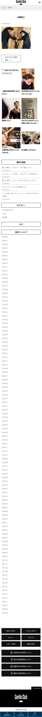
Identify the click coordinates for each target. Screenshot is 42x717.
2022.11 (5, 406)
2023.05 (5, 383)
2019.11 (5, 522)
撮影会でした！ (7, 120)
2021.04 (5, 477)
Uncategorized (7, 210)
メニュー (35, 715)
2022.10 (5, 409)
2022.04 (5, 432)
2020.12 (5, 488)
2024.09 (5, 323)
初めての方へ (11, 631)
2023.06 (5, 379)
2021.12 (5, 447)
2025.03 (5, 300)
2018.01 (5, 556)
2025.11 (5, 270)
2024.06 (5, 334)
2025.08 (5, 282)
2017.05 (5, 579)
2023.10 (5, 364)
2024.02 (5, 349)
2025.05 (5, 293)
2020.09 (5, 500)
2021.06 (5, 470)
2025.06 (5, 289)
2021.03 (5, 481)
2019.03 (5, 526)
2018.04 (5, 549)
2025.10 (5, 274)
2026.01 (5, 263)
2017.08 (5, 571)
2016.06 (5, 613)
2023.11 (5, 361)
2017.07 (5, 575)
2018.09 (5, 534)
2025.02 (5, 304)
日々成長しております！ (29, 150)
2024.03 (5, 346)
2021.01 (5, 485)
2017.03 (5, 586)
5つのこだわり (31, 631)
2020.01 (5, 519)
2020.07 (5, 507)
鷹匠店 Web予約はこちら (22, 666)
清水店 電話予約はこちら (22, 659)
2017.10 (5, 567)
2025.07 (5, 285)
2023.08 (5, 372)
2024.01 (5, 353)
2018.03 (5, 552)
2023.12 (5, 357)
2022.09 (5, 413)
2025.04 (5, 297)
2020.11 (5, 492)
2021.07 (5, 466)
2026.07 (5, 240)
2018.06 (5, 541)
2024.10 (5, 319)
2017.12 (5, 560)
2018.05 (5, 545)
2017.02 (5, 590)
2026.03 (5, 255)
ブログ (4, 213)
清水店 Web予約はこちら (22, 652)
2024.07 (5, 331)
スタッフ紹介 (11, 644)
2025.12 (5, 267)
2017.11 (5, 564)
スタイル (31, 637)
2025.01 (5, 308)
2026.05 (5, 248)
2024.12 (5, 312)
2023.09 (5, 368)
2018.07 (5, 537)
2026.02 (5, 259)
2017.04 (5, 582)
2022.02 (5, 440)
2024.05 (5, 338)
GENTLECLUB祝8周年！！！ (11, 58)
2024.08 (5, 327)
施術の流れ (31, 644)
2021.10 (5, 455)
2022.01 (5, 443)
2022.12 (5, 402)
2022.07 (5, 421)
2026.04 (5, 252)
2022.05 (5, 428)
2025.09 (5, 278)
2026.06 (5, 244)
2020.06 (5, 511)
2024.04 (5, 342)
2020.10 (5, 496)
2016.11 (5, 601)
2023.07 (5, 376)
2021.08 (5, 462)
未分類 (4, 217)
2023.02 (5, 395)
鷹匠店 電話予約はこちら (22, 673)
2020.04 (5, 515)
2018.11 (5, 530)
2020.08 (5, 504)
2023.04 (5, 387)
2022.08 (5, 417)
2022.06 (5, 425)
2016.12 (5, 598)
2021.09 (5, 458)
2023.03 (5, 391)
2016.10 (5, 605)
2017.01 (5, 594)
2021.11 (5, 451)
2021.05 (5, 473)
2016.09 (5, 609)
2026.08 (5, 237)
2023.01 (5, 398)
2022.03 (5, 436)
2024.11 (5, 315)
